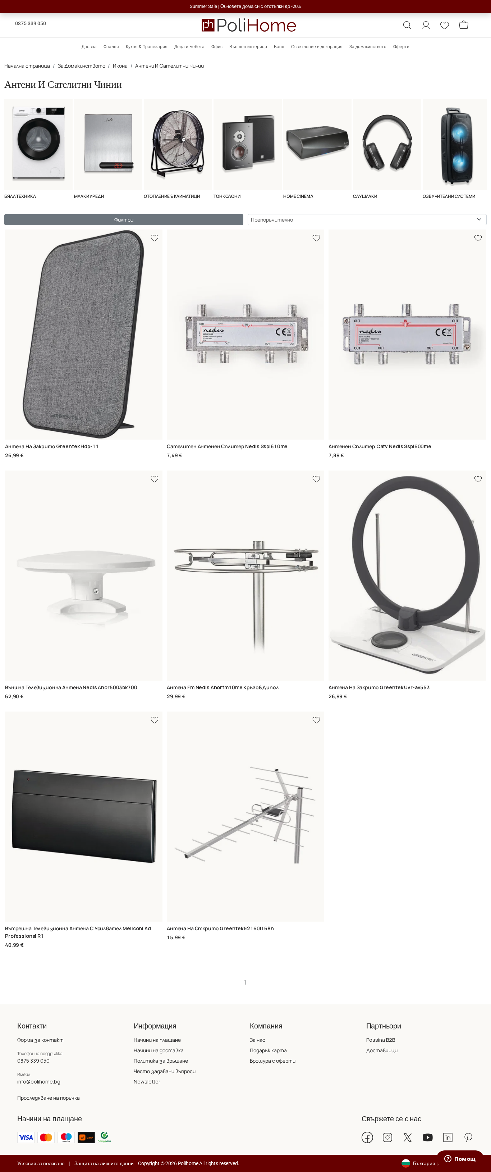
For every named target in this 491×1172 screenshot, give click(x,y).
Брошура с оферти (272, 1060)
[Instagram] (387, 1137)
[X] (407, 1137)
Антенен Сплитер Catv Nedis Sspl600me (380, 446)
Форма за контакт (40, 1039)
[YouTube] (427, 1137)
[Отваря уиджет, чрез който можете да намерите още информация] (460, 1159)
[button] (407, 25)
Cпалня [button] (111, 46)
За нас (257, 1039)
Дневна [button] (89, 46)
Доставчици (382, 1050)
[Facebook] (367, 1137)
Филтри (123, 219)
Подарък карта (268, 1050)
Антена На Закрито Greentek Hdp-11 (51, 446)
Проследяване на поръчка (48, 1097)
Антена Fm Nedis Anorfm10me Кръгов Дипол (223, 687)
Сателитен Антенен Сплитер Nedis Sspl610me (227, 446)
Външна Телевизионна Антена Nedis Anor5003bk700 (71, 687)
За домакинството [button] (367, 46)
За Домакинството (81, 65)
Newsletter (147, 1081)
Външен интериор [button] (248, 46)
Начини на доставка (159, 1050)
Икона (120, 65)
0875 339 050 (30, 23)
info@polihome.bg (38, 1081)
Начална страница (27, 65)
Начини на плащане (157, 1039)
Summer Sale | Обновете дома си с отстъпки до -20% (245, 6)
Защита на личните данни (104, 1163)
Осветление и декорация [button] (317, 46)
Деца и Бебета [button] (189, 46)
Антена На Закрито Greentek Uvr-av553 (379, 687)
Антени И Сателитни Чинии (169, 65)
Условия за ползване (41, 1163)
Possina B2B (380, 1039)
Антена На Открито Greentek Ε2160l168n (220, 928)
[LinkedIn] (448, 1137)
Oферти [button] (401, 46)
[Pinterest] (468, 1137)
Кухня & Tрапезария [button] (147, 46)
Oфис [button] (216, 46)
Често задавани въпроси (165, 1071)
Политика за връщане (161, 1060)
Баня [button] (279, 46)
